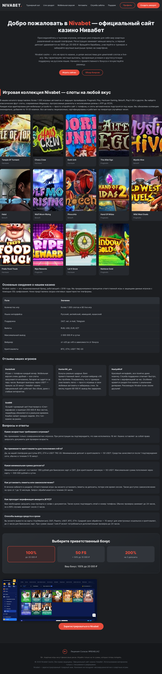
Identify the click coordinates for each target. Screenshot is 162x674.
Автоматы (82, 5)
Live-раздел (48, 5)
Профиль (127, 5)
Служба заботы (98, 5)
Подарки (112, 5)
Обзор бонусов (92, 72)
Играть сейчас (69, 72)
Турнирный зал (33, 5)
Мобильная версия (66, 5)
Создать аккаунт (148, 5)
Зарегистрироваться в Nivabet (81, 626)
